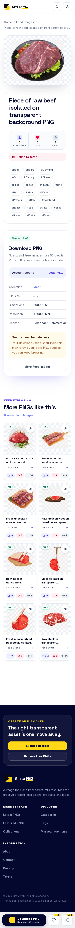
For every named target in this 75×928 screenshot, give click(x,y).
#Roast (16, 207)
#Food (29, 184)
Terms (7, 876)
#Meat (44, 192)
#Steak (46, 215)
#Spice (31, 215)
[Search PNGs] (57, 6)
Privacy (8, 868)
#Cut (14, 177)
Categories (49, 814)
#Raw (32, 200)
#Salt (30, 207)
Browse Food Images (18, 415)
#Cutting (29, 177)
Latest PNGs (12, 814)
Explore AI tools (37, 745)
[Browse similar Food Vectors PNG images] (65, 489)
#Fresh (44, 184)
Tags (44, 823)
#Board (30, 169)
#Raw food (48, 200)
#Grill (58, 184)
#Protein (17, 200)
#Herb (15, 192)
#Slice (57, 207)
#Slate (43, 207)
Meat (37, 287)
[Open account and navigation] (67, 6)
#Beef (15, 169)
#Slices (16, 215)
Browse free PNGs (37, 756)
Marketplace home (54, 831)
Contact (9, 859)
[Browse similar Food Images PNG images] (30, 429)
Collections (11, 831)
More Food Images (37, 366)
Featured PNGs (14, 823)
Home (8, 22)
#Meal (29, 192)
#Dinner (45, 177)
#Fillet (15, 184)
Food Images (25, 22)
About (7, 851)
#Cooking (47, 169)
